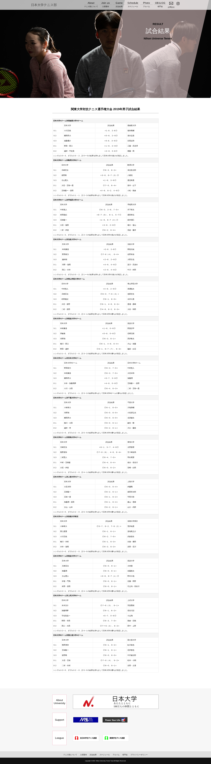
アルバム (146, 4)
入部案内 (105, 4)
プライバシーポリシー (139, 755)
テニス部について (91, 4)
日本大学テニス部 (44, 5)
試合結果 (119, 4)
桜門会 (160, 4)
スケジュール (132, 4)
